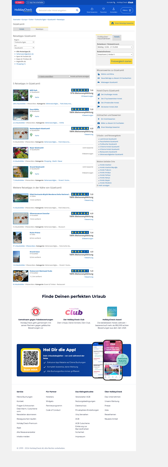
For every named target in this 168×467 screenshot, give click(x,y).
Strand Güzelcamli (37, 167)
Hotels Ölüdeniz (106, 183)
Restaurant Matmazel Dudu (41, 271)
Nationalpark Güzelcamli (40, 128)
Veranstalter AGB (82, 397)
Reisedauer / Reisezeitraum (108, 44)
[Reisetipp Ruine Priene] (17, 243)
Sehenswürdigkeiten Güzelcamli (111, 154)
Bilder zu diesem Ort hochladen (112, 123)
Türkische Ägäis (40, 19)
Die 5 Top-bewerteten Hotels (111, 98)
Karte (37, 97)
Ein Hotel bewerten (108, 119)
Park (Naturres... (66, 103)
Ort (15, 45)
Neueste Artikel (111, 419)
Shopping (47, 161)
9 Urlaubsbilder (18, 208)
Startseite (16, 19)
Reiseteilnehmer (104, 51)
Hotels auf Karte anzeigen (79, 76)
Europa (24, 19)
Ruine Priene (35, 232)
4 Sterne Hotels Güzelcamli (109, 149)
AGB (77, 419)
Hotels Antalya (105, 172)
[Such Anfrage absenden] (77, 10)
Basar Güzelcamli (37, 148)
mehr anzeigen (104, 185)
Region (16, 40)
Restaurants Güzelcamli (108, 152)
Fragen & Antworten (25, 406)
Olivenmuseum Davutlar (40, 213)
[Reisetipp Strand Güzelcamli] (20, 177)
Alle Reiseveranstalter (26, 432)
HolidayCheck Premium (27, 423)
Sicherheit (79, 432)
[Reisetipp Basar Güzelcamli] (20, 158)
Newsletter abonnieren (26, 414)
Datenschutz (80, 406)
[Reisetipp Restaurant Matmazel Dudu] (20, 281)
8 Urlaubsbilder (18, 284)
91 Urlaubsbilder (19, 246)
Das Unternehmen (113, 397)
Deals (19, 2)
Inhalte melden (23, 436)
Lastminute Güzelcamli (108, 139)
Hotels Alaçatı (105, 180)
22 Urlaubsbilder (19, 123)
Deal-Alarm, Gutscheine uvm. (27, 410)
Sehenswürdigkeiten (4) (24, 54)
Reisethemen (110, 414)
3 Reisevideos (31, 246)
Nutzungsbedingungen (85, 401)
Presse (107, 406)
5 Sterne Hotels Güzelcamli (109, 147)
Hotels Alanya (105, 178)
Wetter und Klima (107, 74)
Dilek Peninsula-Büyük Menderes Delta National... (50, 194)
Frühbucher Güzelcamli (108, 144)
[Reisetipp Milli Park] (20, 100)
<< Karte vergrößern (45, 76)
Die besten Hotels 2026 (109, 107)
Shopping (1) (21, 64)
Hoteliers (50, 397)
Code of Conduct (53, 410)
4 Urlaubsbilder (18, 161)
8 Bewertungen (87, 238)
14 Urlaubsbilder (19, 265)
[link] (92, 10)
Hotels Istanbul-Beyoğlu (108, 167)
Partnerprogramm (54, 406)
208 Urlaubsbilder (19, 103)
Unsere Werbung (112, 401)
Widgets (49, 401)
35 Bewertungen (87, 96)
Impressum (80, 436)
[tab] (104, 38)
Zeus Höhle (34, 109)
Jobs (107, 410)
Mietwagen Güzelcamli (109, 82)
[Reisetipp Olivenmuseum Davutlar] (20, 224)
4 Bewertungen (87, 115)
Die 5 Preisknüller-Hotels (110, 103)
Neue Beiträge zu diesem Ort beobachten (116, 78)
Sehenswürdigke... (52, 103)
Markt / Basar (57, 161)
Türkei (31, 19)
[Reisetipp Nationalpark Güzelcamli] (20, 139)
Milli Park (33, 90)
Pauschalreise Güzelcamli (109, 141)
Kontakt (110, 2)
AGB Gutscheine (82, 423)
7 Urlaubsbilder (18, 180)
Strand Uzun (35, 252)
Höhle (61, 123)
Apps (19, 428)
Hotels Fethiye (105, 175)
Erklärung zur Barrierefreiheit (82, 427)
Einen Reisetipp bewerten (124, 23)
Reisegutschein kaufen (26, 419)
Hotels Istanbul (105, 165)
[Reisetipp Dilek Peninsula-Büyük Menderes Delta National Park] (20, 202)
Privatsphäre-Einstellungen (87, 410)
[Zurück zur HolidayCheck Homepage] (23, 10)
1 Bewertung (88, 134)
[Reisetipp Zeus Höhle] (20, 119)
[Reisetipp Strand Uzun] (16, 262)
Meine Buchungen (24, 397)
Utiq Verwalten (81, 414)
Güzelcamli (51, 19)
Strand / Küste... (64, 180)
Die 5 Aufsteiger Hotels (109, 94)
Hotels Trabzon (105, 170)
